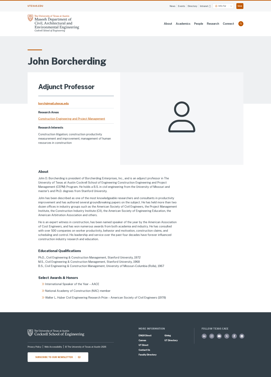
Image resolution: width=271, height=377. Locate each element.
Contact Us (144, 350)
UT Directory (171, 340)
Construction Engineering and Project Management (71, 118)
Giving (168, 335)
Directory (192, 6)
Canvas (142, 340)
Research (213, 23)
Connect (228, 23)
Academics (183, 23)
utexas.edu (35, 6)
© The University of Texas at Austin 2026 (85, 347)
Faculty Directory (148, 354)
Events (181, 6)
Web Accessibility (53, 347)
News (172, 6)
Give (240, 6)
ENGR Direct (145, 335)
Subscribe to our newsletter (54, 357)
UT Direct (143, 345)
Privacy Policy (34, 347)
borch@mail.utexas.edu (53, 103)
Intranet (204, 6)
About (168, 23)
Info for (222, 6)
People (198, 23)
